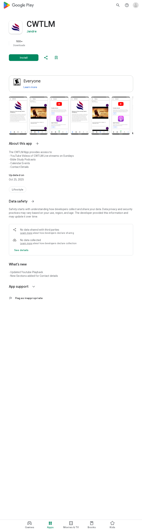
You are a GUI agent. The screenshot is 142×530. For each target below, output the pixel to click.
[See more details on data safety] (21, 250)
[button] (18, 115)
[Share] (45, 57)
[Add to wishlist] (56, 57)
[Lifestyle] (17, 189)
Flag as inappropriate (26, 298)
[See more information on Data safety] (32, 201)
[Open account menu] (135, 5)
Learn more (30, 87)
